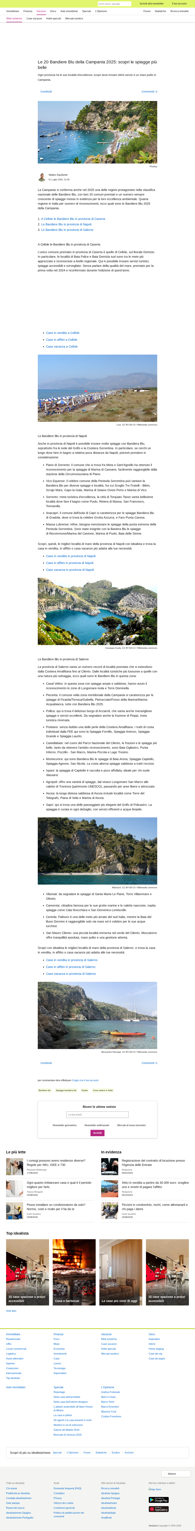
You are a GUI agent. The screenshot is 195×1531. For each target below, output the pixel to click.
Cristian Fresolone (111, 1416)
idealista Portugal (110, 1498)
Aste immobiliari (69, 11)
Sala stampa (13, 1503)
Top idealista (13, 1378)
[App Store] (159, 1491)
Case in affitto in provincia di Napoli (69, 563)
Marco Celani (108, 1397)
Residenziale (13, 1339)
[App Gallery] (159, 1509)
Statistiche (160, 11)
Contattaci (59, 1493)
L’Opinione (101, 11)
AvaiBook (106, 1517)
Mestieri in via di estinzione (68, 1425)
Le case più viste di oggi (119, 1301)
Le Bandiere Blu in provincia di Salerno (67, 229)
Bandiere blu (45, 1090)
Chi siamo (11, 1488)
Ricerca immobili (179, 11)
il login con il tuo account (85, 1080)
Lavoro (57, 1363)
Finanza (27, 11)
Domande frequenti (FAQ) (67, 1488)
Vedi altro (11, 1311)
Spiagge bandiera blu (66, 1090)
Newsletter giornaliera (64, 1125)
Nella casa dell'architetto (67, 1397)
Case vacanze (34, 18)
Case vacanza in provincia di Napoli (70, 569)
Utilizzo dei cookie (63, 1503)
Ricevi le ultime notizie (99, 1106)
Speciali (86, 11)
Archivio (129, 1452)
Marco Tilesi (107, 1402)
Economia (59, 1349)
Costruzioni (12, 1368)
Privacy (58, 1498)
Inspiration (154, 1339)
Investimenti (60, 1353)
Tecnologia (60, 1368)
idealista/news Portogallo (19, 1517)
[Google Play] (159, 1500)
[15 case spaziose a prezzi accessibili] (27, 1272)
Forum (147, 11)
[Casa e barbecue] (74, 1272)
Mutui (57, 1344)
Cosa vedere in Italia (103, 1090)
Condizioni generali (64, 1508)
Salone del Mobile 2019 (66, 1430)
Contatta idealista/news (18, 1498)
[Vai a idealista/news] (10, 4)
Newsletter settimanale (97, 1125)
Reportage (59, 1392)
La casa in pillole (63, 1415)
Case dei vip (155, 1353)
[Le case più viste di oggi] (120, 1272)
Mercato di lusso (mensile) (131, 1125)
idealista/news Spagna (18, 1512)
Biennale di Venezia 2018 (68, 1434)
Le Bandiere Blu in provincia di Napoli (66, 224)
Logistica (11, 1353)
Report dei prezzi (15, 1508)
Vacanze (41, 11)
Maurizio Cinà (108, 1411)
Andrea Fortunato (110, 1392)
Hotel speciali (53, 18)
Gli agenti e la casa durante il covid (72, 1420)
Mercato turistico (74, 18)
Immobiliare (12, 11)
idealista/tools (108, 1508)
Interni (152, 1344)
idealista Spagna (110, 1493)
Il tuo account (179, 3)
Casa (56, 1358)
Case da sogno (157, 1358)
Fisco (57, 1339)
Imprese (10, 1363)
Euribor (116, 1452)
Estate (85, 1090)
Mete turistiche (14, 18)
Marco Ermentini (110, 1406)
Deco (53, 11)
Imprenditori (60, 1373)
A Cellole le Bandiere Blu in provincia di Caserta (73, 218)
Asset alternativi (14, 1358)
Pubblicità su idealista (18, 1493)
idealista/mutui (109, 1503)
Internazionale (13, 1373)
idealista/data (108, 1512)
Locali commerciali (16, 1349)
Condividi (46, 91)
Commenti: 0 (149, 91)
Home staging (156, 1349)
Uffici (9, 1344)
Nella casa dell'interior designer (71, 1402)
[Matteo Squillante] (42, 178)
